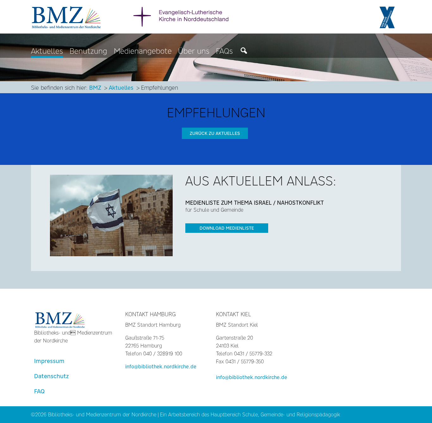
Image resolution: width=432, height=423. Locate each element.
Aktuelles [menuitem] (47, 51)
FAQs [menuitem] (224, 51)
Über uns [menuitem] (193, 51)
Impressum (49, 361)
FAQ (39, 391)
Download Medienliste (227, 228)
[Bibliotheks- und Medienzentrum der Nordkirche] (66, 16)
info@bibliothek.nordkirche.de (160, 366)
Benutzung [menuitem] (88, 51)
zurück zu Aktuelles (215, 133)
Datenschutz (51, 376)
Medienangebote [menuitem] (143, 51)
